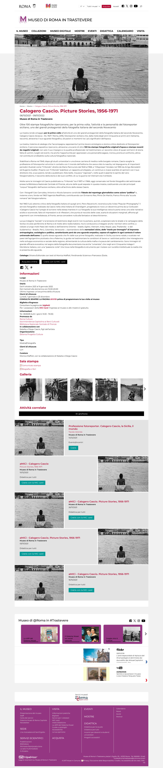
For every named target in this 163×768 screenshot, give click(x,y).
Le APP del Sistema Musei (30, 639)
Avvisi (118, 714)
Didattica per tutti (91, 730)
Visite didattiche (59, 723)
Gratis (73, 448)
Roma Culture (26, 319)
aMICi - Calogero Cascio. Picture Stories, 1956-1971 (99, 501)
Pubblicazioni (26, 742)
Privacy (86, 761)
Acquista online (29, 262)
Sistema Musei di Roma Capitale (33, 720)
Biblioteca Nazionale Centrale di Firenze (38, 324)
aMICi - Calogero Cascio (34, 463)
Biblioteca (24, 744)
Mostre (80, 31)
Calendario (125, 31)
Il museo (22, 31)
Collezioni (38, 31)
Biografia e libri (29, 369)
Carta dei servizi (26, 718)
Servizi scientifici (31, 738)
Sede (23, 729)
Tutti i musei (92, 6)
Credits (117, 761)
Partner (119, 717)
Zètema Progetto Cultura (31, 334)
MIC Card (43, 308)
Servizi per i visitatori (60, 718)
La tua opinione (58, 732)
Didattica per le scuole (93, 727)
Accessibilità (57, 730)
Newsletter (24, 723)
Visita (141, 31)
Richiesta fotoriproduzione (31, 746)
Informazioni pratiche (61, 713)
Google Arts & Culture (112, 639)
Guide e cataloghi (59, 727)
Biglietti (55, 716)
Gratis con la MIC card (54, 262)
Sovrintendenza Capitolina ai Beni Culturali (39, 321)
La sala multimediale (29, 749)
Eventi (92, 31)
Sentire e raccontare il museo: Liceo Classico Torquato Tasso (129, 675)
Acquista (106, 6)
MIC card (55, 720)
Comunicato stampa (31, 365)
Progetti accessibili (92, 737)
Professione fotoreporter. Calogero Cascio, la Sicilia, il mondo (101, 427)
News (118, 711)
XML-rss (143, 761)
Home (22, 106)
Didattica (106, 31)
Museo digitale (60, 31)
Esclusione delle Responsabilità (102, 761)
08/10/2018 (131, 658)
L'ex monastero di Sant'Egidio (32, 732)
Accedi (116, 6)
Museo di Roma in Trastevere (60, 20)
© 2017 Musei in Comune (71, 761)
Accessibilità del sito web (130, 761)
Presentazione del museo (30, 713)
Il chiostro (24, 751)
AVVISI (53, 299)
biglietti (46, 305)
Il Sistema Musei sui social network (72, 638)
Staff (22, 716)
